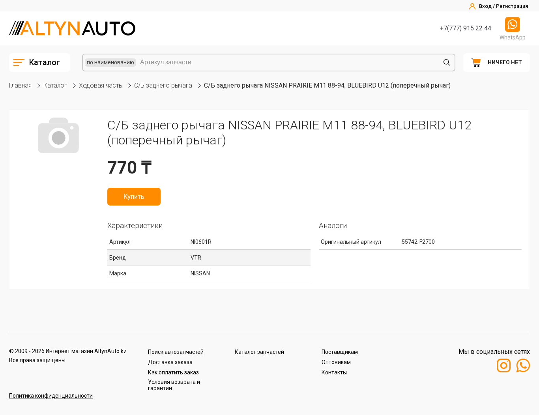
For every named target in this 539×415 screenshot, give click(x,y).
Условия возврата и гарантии (174, 385)
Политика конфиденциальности (51, 396)
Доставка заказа (170, 362)
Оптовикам (336, 362)
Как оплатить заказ (173, 372)
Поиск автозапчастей (176, 352)
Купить (134, 196)
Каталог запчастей (259, 352)
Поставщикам (340, 352)
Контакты (334, 372)
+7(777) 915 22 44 (465, 28)
